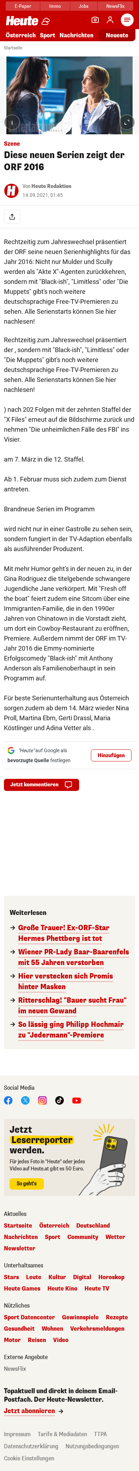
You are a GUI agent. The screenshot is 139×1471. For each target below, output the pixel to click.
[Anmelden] (110, 20)
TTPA (100, 1434)
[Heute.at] (22, 20)
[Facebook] (8, 1100)
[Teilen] (12, 217)
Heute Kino (62, 1288)
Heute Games (22, 1288)
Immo (55, 6)
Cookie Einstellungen (29, 1458)
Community (82, 1237)
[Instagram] (42, 1100)
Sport (47, 35)
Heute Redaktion (51, 186)
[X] (25, 1100)
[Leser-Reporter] (95, 20)
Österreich (21, 35)
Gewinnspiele (80, 1317)
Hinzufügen (111, 755)
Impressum (17, 1434)
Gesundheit (19, 1328)
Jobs (83, 6)
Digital (82, 1277)
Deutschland (93, 1225)
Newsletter (19, 1248)
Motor (12, 1340)
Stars (11, 1277)
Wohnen (52, 1328)
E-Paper (23, 6)
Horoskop (111, 1277)
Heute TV (96, 1288)
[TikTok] (59, 1100)
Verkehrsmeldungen (97, 1328)
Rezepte (117, 1317)
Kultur (57, 1277)
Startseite (13, 47)
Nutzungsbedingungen (92, 1446)
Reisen (37, 1340)
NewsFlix (115, 6)
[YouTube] (76, 1100)
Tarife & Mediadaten (62, 1434)
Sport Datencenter (29, 1317)
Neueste (117, 35)
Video (60, 1340)
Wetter (115, 1237)
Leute (33, 1277)
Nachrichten (21, 1237)
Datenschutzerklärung (31, 1446)
